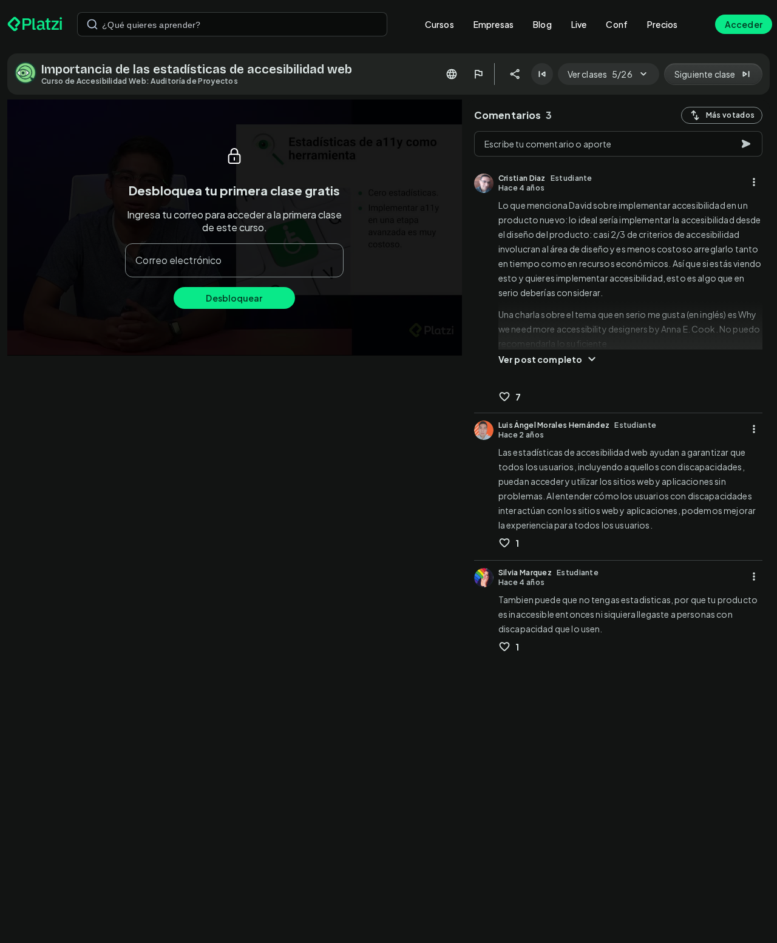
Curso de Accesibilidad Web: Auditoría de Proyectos (139, 81)
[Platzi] (35, 24)
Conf (617, 24)
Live (579, 24)
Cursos (439, 24)
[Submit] (92, 24)
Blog (542, 24)
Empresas (493, 24)
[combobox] (232, 24)
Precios (662, 24)
